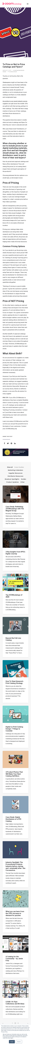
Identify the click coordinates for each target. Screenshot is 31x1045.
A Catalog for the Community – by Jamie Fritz (14, 959)
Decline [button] (19, 1041)
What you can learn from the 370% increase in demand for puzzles (15, 913)
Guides (4, 71)
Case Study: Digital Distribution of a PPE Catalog (13, 819)
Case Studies (19, 467)
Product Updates (12, 482)
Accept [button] (11, 1041)
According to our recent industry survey (15, 101)
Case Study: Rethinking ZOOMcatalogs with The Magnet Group (15, 509)
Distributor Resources (15, 476)
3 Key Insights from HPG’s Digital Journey (15, 553)
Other (22, 482)
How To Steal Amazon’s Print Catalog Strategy (14, 682)
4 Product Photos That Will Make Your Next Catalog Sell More (14, 774)
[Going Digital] (15, 452)
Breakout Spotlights (12, 479)
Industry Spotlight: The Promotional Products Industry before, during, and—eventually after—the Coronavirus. (15, 866)
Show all (10, 467)
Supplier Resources (19, 70)
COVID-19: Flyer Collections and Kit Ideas (15, 1003)
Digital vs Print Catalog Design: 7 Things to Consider (14, 729)
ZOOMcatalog (13, 71)
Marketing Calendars (15, 470)
